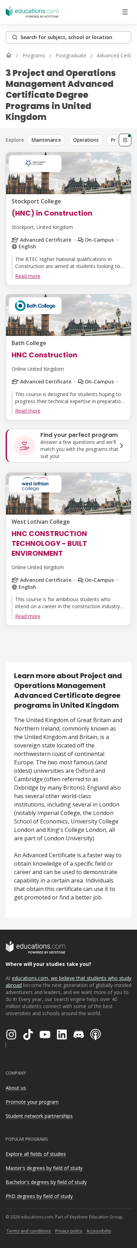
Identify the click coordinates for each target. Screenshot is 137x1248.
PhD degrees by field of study (39, 1196)
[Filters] (125, 140)
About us (16, 1087)
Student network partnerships (39, 1116)
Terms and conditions (28, 1231)
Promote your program (32, 1102)
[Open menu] (125, 12)
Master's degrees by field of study (44, 1168)
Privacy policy (68, 1231)
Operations (86, 139)
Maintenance (46, 139)
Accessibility (98, 1231)
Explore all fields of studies (36, 1154)
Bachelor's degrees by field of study (46, 1182)
